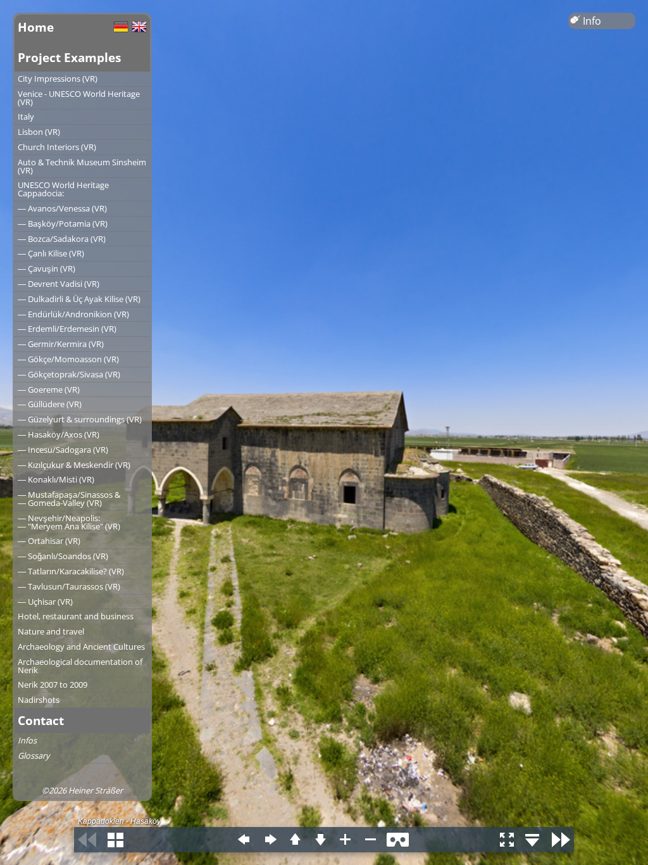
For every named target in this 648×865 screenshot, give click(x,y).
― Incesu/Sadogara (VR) (63, 449)
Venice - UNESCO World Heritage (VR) (79, 98)
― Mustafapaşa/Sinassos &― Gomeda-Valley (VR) (69, 498)
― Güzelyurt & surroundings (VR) (80, 419)
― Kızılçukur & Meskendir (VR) (74, 464)
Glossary (33, 755)
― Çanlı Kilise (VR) (51, 253)
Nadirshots (38, 699)
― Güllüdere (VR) (50, 404)
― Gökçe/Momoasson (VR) (68, 359)
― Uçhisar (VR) (45, 601)
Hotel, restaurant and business (76, 616)
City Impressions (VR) (57, 78)
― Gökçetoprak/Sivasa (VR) (69, 374)
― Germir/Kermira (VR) (61, 344)
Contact (41, 720)
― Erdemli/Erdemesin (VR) (67, 328)
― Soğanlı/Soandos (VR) (63, 556)
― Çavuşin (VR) (46, 268)
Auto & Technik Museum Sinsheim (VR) (82, 166)
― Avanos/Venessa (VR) (62, 208)
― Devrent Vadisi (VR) (58, 283)
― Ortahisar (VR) (49, 540)
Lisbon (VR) (39, 131)
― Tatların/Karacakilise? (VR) (71, 571)
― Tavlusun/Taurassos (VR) (69, 586)
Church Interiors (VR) (57, 147)
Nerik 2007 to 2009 (52, 684)
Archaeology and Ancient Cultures (81, 646)
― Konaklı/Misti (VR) (56, 479)
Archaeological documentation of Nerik (80, 666)
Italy (26, 116)
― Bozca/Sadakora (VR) (62, 238)
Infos (27, 740)
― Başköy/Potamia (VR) (63, 223)
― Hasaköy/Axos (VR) (58, 434)
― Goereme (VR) (49, 389)
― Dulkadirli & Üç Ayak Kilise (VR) (79, 299)
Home (36, 26)
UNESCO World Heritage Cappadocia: (63, 189)
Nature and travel (51, 631)
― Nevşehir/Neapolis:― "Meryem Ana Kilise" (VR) (69, 522)
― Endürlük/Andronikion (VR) (73, 314)
